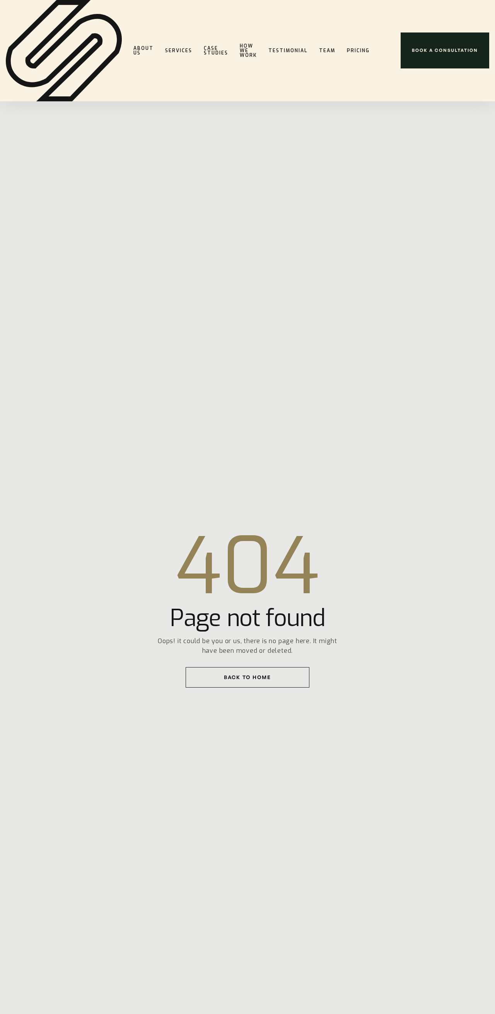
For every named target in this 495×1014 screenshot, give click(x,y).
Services (178, 51)
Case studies (216, 50)
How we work (248, 50)
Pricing (358, 51)
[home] (64, 50)
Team (327, 51)
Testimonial (287, 51)
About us (143, 50)
